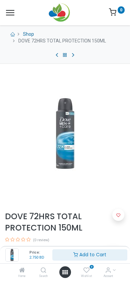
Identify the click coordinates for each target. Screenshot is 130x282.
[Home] (22, 270)
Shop (28, 34)
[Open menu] (65, 272)
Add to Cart (92, 254)
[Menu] (10, 12)
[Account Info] (108, 270)
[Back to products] (65, 55)
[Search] (43, 270)
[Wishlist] (86, 270)
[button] (118, 215)
